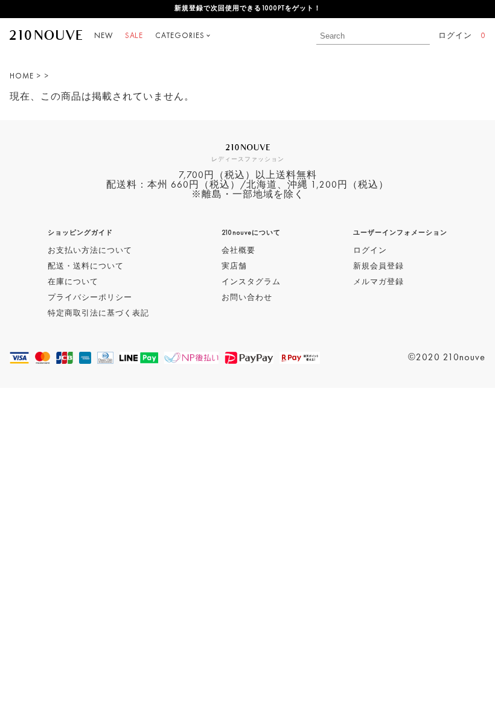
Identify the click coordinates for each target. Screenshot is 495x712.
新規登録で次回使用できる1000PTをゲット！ (247, 8)
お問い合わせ (247, 298)
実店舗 (234, 266)
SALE (134, 36)
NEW (103, 36)
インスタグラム (251, 282)
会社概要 (238, 251)
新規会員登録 (378, 266)
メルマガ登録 (378, 282)
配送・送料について (86, 266)
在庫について (73, 282)
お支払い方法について (90, 251)
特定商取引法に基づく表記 (98, 313)
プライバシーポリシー (90, 298)
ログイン (455, 36)
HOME (22, 76)
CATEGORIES (180, 36)
